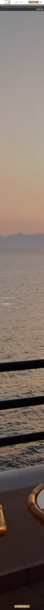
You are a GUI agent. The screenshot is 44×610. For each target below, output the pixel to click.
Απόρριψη (38, 9)
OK (41, 9)
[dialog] (22, 8)
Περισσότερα (3, 9)
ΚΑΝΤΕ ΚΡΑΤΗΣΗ (21, 606)
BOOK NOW (33, 2)
